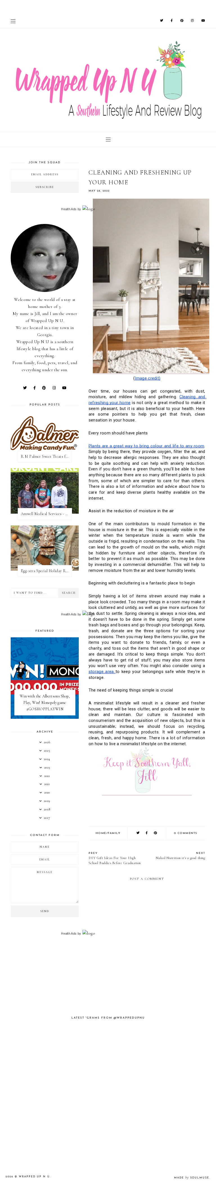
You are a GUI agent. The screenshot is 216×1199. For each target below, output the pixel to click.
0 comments (185, 833)
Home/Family (108, 833)
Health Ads (68, 209)
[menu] (13, 21)
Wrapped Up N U (34, 1176)
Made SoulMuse (191, 1178)
